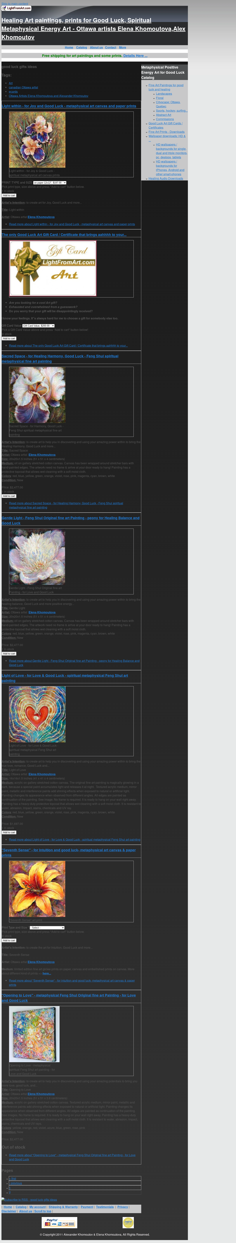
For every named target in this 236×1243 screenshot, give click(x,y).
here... (47, 973)
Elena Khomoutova (41, 217)
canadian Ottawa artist (23, 87)
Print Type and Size (15, 927)
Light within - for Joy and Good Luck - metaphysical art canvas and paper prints (69, 105)
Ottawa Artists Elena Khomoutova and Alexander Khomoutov (48, 96)
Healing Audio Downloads (166, 178)
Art (11, 83)
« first (12, 1178)
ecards (13, 91)
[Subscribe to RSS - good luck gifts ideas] (29, 1199)
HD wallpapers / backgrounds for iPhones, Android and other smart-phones (170, 167)
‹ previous (15, 1183)
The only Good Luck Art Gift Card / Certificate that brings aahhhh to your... (64, 234)
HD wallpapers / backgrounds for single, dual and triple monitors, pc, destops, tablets (171, 150)
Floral (160, 98)
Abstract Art (163, 115)
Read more (72, 224)
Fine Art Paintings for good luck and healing (166, 87)
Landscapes (164, 93)
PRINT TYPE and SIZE (17, 182)
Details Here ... (135, 55)
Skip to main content (14, 3)
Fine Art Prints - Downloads (167, 132)
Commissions (165, 119)
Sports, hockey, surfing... (172, 110)
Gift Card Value (12, 325)
